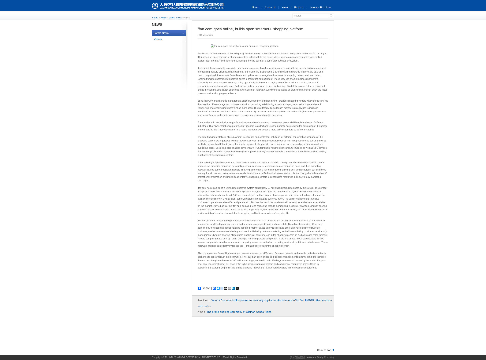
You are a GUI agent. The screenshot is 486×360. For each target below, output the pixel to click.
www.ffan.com (205, 53)
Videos (158, 39)
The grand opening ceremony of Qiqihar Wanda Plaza (239, 311)
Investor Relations (320, 7)
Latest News (175, 17)
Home (255, 7)
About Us (270, 7)
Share (206, 288)
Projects (299, 7)
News (285, 7)
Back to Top (324, 349)
